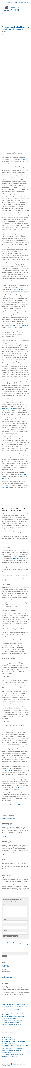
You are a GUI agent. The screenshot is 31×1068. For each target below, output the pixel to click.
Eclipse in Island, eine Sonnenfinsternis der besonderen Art (15, 1004)
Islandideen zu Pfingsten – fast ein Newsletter (12, 1020)
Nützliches (12, 804)
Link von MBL (7, 531)
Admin (9, 1065)
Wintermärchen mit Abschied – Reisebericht (11, 1024)
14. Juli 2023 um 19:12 (6, 860)
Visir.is (25, 629)
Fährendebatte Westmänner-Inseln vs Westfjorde (13, 1016)
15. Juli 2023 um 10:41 (6, 877)
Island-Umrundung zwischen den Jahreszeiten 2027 (13, 1048)
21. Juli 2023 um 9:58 (6, 842)
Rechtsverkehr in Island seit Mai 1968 (10, 1018)
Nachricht (6, 904)
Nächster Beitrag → (23, 944)
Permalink (17, 804)
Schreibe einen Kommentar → (9, 818)
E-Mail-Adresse (7, 925)
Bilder (12, 2)
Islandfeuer (17, 289)
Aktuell (8, 2)
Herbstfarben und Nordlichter (8, 1039)
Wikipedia (16, 291)
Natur (8, 804)
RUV (21, 532)
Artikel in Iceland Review (8, 408)
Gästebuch (26, 2)
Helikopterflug (18, 787)
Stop (27, 15)
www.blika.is (5, 478)
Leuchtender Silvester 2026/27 (8, 1043)
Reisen (16, 2)
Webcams (10, 198)
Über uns (21, 2)
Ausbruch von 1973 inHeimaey (18, 325)
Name (5, 919)
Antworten (4, 836)
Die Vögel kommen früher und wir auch (10, 1022)
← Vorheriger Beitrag (8, 942)
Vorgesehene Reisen (6, 1052)
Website (5, 930)
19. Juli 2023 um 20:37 (6, 824)
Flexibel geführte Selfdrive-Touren (9, 1056)
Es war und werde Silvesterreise (9, 1026)
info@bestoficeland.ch (7, 977)
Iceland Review (6, 638)
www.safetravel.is (23, 474)
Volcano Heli (5, 487)
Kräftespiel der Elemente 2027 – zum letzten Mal (12, 1050)
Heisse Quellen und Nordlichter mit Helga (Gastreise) (13, 1041)
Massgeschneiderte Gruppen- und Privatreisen (12, 1054)
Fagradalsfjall (24, 159)
